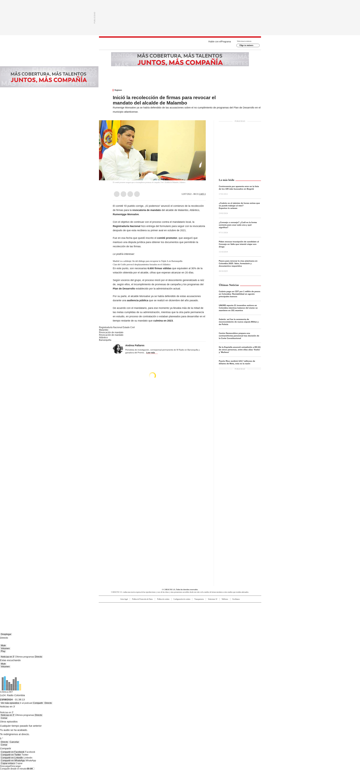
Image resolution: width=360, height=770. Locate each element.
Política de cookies (163, 599)
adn (220, 606)
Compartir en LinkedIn (12, 757)
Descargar (5, 766)
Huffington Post (151, 610)
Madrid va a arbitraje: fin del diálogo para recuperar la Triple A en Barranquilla (147, 261)
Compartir (38, 703)
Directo (38, 657)
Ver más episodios (10, 703)
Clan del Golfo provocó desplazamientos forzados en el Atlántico (141, 264)
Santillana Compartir (188, 606)
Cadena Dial (195, 610)
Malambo (103, 330)
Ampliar (200, 126)
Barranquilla (105, 340)
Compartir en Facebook (12, 752)
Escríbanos (236, 599)
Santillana (172, 606)
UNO (165, 610)
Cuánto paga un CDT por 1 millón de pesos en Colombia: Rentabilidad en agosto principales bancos (239, 294)
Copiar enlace (8, 763)
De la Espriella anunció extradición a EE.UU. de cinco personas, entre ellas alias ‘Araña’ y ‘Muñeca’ (240, 349)
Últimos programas (24, 657)
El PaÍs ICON (185, 614)
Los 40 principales (159, 606)
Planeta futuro (218, 610)
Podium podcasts (173, 614)
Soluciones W (212, 599)
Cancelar (14, 742)
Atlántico (103, 337)
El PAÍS (146, 606)
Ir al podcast (26, 703)
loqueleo (210, 614)
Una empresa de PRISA (123, 609)
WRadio (180, 44)
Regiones (118, 90)
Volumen (5, 648)
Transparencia (199, 599)
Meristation (224, 614)
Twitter (123, 194)
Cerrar (4, 718)
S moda (197, 614)
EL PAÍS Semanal (206, 610)
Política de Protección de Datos (142, 599)
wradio (174, 610)
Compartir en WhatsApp (13, 760)
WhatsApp (137, 194)
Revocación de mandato (111, 332)
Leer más (150, 352)
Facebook (117, 194)
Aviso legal (124, 599)
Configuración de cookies (181, 599)
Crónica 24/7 (6, 692)
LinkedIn (130, 194)
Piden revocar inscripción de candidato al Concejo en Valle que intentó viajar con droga (239, 244)
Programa (226, 41)
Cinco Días (186, 610)
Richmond (145, 614)
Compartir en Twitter (11, 755)
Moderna (160, 614)
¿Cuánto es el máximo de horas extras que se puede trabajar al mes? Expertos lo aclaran (239, 205)
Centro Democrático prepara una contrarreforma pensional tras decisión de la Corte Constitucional (239, 335)
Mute (3, 645)
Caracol (231, 606)
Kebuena (229, 610)
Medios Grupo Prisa (123, 615)
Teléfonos (225, 599)
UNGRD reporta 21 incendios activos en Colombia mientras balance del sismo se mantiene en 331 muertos (238, 308)
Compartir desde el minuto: (16, 768)
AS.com (211, 606)
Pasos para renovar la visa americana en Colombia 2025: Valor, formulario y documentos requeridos (238, 263)
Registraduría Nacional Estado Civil (117, 327)
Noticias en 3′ (7, 657)
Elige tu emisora (246, 45)
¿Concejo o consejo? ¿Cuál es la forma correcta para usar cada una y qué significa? (238, 225)
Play (3, 651)
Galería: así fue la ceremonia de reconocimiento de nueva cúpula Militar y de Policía (239, 321)
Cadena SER (201, 606)
